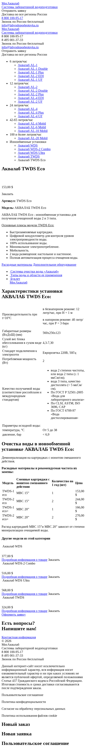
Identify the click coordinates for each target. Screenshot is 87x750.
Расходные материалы (17, 264)
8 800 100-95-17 (12, 18)
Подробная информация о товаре (24, 559)
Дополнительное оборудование (54, 264)
